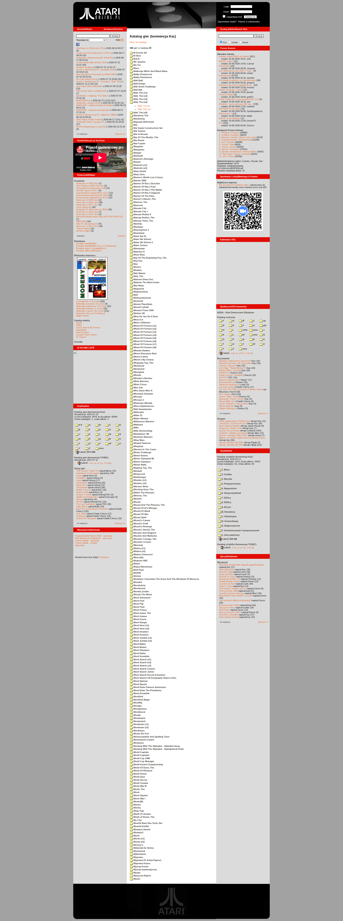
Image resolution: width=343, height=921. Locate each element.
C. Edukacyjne (229, 516)
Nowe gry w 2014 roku (87, 226)
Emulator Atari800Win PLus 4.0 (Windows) (96, 246)
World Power (140, 774)
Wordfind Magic (141, 699)
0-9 (80, 425)
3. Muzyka (226, 479)
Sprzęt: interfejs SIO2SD (231, 445)
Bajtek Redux (82, 315)
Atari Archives (82, 332)
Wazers (137, 267)
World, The (139, 789)
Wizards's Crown (142, 542)
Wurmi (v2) (139, 842)
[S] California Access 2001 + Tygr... (236, 71)
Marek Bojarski (226, 406)
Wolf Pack (138, 570)
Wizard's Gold (140, 523)
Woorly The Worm (142, 594)
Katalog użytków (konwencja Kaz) (235, 457)
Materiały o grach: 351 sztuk (90, 311)
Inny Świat (81, 513)
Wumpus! (138, 832)
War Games (139, 131)
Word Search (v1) (142, 659)
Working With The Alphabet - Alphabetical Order (158, 749)
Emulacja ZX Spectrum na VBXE (91, 209)
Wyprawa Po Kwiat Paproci (147, 860)
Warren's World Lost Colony (148, 177)
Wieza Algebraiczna (143, 406)
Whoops (137, 397)
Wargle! (137, 153)
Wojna (136, 563)
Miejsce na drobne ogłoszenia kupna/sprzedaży (242, 438)
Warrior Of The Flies (143, 196)
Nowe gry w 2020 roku (87, 200)
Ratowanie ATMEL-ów (229, 579)
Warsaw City (139, 208)
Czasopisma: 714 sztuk (87, 301)
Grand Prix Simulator (86, 518)
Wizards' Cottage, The (144, 539)
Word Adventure (141, 597)
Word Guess (139, 619)
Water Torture (140, 245)
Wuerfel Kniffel (141, 826)
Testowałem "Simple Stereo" (232, 588)
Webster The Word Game (146, 282)
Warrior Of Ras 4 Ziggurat (146, 193)
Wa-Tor (137, 65)
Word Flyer (139, 607)
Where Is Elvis (140, 356)
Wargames (138, 149)
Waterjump (139, 248)
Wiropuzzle (139, 474)
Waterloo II (139, 251)
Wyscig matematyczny (145, 869)
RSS (118, 40)
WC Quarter (139, 62)
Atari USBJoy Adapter (229, 426)
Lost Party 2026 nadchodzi (89, 86)
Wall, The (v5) (140, 112)
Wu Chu (137, 820)
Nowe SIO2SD (226, 574)
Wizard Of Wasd (141, 511)
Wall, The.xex (144, 109)
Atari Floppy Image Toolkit (89, 119)
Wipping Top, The (142, 468)
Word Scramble (141, 656)
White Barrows (141, 381)
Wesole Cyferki (141, 307)
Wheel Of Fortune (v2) (144, 329)
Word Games (140, 616)
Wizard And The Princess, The (149, 505)
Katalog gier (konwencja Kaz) (89, 412)
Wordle (137, 715)
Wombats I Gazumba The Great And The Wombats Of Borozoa (166, 579)
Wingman (138, 446)
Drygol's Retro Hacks (86, 334)
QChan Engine (83, 231)
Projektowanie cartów (229, 581)
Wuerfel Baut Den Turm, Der (147, 823)
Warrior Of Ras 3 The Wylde (147, 190)
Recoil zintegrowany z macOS (90, 126)
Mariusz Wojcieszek (229, 380)
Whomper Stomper (143, 394)
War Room (138, 140)
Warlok (137, 162)
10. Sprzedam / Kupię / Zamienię (234, 154)
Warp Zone (139, 174)
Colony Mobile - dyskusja (87, 540)
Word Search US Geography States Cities (154, 678)
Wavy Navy (139, 254)
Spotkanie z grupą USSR (88, 103)
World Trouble (140, 783)
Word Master (139, 647)
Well (135, 295)
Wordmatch (139, 721)
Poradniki (79, 181)
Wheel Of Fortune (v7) (144, 344)
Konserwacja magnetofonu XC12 (92, 197)
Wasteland (138, 233)
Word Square (140, 684)
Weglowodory (140, 291)
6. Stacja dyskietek (231, 493)
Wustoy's (138, 845)
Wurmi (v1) (139, 838)
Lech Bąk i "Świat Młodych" (232, 368)
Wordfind (138, 696)
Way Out (137, 261)
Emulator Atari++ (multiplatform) (91, 248)
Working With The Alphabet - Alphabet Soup (156, 746)
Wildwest (138, 424)
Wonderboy (139, 585)
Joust (79, 480)
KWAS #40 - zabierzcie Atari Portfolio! (94, 105)
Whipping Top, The (143, 363)
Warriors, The (140, 202)
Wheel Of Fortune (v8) (144, 347)
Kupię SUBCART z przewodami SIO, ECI (239, 99)
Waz (135, 264)
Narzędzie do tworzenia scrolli (90, 188)
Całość (84, 463)
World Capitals (141, 752)
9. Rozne (226, 507)
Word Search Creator (144, 669)
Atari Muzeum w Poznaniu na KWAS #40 (95, 74)
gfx (265, 325)
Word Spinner (140, 681)
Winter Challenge (142, 452)
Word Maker (139, 644)
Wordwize (138, 743)
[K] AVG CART (226, 61)
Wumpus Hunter (141, 829)
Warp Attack (139, 171)
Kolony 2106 (82, 492)
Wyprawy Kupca (141, 863)
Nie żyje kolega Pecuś (87, 79)
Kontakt (78, 342)
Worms (137, 804)
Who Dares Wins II (142, 390)
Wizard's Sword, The (144, 529)
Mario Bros (81, 485)
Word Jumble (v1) (142, 638)
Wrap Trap (138, 811)
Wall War (137, 90)
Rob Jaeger (224, 394)
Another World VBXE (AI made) (234, 56)
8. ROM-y (226, 502)
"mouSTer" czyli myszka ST (232, 423)
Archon (79, 502)
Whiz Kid (138, 387)
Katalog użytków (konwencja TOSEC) (236, 544)
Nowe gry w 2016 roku (87, 212)
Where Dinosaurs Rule (145, 353)
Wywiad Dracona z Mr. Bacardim (235, 363)
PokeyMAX (224, 66)
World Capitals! (141, 755)
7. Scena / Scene (227, 147)
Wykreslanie (139, 854)
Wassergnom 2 (141, 230)
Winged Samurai (141, 443)
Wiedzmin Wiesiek (142, 403)
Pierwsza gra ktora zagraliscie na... (236, 85)
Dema (245, 42)
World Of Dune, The (143, 767)
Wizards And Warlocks (145, 536)
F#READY (224, 373)
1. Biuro (225, 469)
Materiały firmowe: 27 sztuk (89, 308)
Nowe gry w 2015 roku (87, 214)
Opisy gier (79, 468)
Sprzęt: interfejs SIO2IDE (231, 442)
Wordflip (137, 702)
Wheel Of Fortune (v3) (144, 332)
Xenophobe (81, 487)
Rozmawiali (223, 358)
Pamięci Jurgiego (84, 67)
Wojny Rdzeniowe (142, 567)
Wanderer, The (140, 115)
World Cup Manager (143, 761)
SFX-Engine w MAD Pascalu (90, 185)
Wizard (137, 502)
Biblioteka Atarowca (84, 255)
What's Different (141, 322)
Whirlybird (138, 372)
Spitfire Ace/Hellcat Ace (87, 497)
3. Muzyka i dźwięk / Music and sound (237, 137)
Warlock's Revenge (143, 159)
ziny (244, 349)
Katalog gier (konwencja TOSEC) (91, 457)
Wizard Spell (139, 517)
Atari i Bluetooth (226, 569)
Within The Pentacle (143, 492)
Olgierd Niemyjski (227, 408)
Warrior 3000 (139, 180)
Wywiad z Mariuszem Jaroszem (234, 361)
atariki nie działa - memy (230, 90)
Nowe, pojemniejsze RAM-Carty (234, 421)
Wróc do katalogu (138, 42)
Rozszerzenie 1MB (228, 591)
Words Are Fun (141, 733)
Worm (136, 792)
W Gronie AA (140, 53)
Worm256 (138, 801)
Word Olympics (141, 650)
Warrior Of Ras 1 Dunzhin (146, 183)
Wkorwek (138, 545)
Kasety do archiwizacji (230, 118)
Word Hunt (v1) (141, 625)
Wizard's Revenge (142, 526)
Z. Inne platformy (230, 535)
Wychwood (139, 851)
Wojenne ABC (140, 560)
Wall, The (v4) (140, 102)
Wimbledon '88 (141, 434)
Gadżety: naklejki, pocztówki (233, 433)
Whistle (137, 375)
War (135, 125)
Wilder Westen (140, 418)
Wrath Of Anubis (142, 814)
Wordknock (139, 712)
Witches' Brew (140, 486)
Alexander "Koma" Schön (231, 399)
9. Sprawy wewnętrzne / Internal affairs (238, 151)
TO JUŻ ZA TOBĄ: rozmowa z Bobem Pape (240, 389)
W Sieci (137, 55)
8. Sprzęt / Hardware (229, 149)
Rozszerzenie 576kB (229, 605)
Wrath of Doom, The (143, 817)
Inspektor (80, 516)
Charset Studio (226, 94)
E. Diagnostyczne (230, 526)
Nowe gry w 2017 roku (87, 204)
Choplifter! (81, 478)
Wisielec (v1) (139, 480)
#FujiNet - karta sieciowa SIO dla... (235, 104)
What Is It (138, 319)
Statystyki (80, 545)
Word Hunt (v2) (141, 628)
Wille (135, 427)
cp (264, 320)
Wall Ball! (138, 80)
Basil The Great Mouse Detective (92, 509)
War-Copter (139, 143)
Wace (136, 68)
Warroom (138, 205)
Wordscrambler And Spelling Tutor (151, 737)
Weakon (137, 270)
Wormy (137, 807)
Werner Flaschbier (142, 304)
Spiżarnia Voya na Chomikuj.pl (90, 313)
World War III (139, 786)
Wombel (137, 582)
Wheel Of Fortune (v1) (144, 326)
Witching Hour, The (143, 489)
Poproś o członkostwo (249, 21)
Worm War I (139, 798)
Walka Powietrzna (142, 77)
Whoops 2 (138, 400)
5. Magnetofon (229, 488)
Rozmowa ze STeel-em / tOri (90, 48)
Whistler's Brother (142, 378)
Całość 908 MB (229, 539)
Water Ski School (142, 239)
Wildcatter (138, 412)
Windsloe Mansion (143, 437)
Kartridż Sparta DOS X (87, 190)
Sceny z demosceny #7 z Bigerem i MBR (96, 115)
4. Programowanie (231, 483)
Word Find (138, 601)
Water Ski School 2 (143, 242)
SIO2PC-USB (225, 572)
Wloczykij (138, 557)
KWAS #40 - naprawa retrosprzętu (92, 110)
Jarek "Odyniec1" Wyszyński (233, 403)
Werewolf (138, 301)
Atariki (79, 323)
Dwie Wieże (82, 506)
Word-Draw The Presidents (147, 690)
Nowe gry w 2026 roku (87, 183)
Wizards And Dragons (144, 533)
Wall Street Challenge (144, 86)
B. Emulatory (228, 512)
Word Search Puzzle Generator (149, 675)
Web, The (138, 276)
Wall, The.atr (144, 106)
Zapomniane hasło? (227, 21)
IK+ (220, 123)
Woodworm (139, 588)
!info (245, 330)
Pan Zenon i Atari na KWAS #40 (91, 91)
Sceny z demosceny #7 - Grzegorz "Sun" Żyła (98, 81)
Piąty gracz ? (225, 113)
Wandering (139, 119)
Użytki (234, 42)
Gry (225, 42)
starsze (121, 236)
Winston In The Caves (144, 449)
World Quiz (139, 777)
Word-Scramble (141, 693)
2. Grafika (226, 474)
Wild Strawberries (142, 409)
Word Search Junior (143, 672)
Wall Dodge (139, 83)
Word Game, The (142, 613)
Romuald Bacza (226, 382)
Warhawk (138, 156)
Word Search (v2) (142, 662)
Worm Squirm (140, 795)
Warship (137, 224)
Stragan (221, 419)
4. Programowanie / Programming (235, 140)
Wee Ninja (138, 285)
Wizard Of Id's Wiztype (145, 508)
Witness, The (140, 495)
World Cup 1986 (141, 758)
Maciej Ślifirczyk (227, 401)
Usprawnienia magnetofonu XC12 (92, 193)
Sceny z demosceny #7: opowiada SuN (95, 69)
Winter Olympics (142, 461)
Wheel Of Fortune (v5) (144, 338)
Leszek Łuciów (226, 387)
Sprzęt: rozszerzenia (229, 430)
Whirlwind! (139, 369)
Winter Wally (139, 464)
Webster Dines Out (143, 279)
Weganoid (138, 289)
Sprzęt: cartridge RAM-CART (233, 435)
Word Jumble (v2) (142, 641)
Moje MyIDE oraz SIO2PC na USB (235, 595)
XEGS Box (224, 610)
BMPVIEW (81, 221)
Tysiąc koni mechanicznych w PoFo (93, 53)
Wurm (136, 835)
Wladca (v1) (139, 548)
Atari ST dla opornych (86, 224)
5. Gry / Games (226, 142)
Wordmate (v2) (141, 727)
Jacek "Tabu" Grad (228, 396)
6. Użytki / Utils (226, 144)
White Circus (140, 384)
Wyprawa (138, 857)
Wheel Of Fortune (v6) (144, 341)
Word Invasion (140, 634)
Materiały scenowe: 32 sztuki (90, 304)
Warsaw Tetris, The (143, 221)
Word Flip (138, 604)
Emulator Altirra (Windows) (88, 250)
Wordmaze (139, 730)
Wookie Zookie (141, 591)
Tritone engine (83, 228)
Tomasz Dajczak (227, 365)
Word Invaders (140, 632)
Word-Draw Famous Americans (149, 687)
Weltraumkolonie (142, 298)
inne (101, 448)
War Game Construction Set (148, 128)
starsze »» (120, 134)
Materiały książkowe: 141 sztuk (91, 306)
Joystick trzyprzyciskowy (231, 593)
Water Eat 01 (139, 236)
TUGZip (107, 463)
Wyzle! (136, 879)
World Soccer (140, 780)
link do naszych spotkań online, (234, 185)
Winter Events (140, 455)
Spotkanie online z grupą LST (90, 122)
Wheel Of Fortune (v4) (144, 335)
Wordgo (137, 706)
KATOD (222, 377)
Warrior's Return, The (144, 199)
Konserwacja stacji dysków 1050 (92, 195)
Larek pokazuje (83, 207)
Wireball (137, 471)
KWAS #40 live (83, 100)
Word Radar (139, 653)
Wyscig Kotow (140, 866)
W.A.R (136, 59)
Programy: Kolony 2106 (230, 428)
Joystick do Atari (227, 584)
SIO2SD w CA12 (227, 576)
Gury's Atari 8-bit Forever (88, 327)
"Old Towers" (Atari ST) (87, 471)
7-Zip (100, 463)
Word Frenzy (140, 610)
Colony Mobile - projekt (86, 543)
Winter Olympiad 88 (143, 458)
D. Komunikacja (229, 521)
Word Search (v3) (142, 665)
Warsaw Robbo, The (143, 217)
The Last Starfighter (85, 504)
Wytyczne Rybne (142, 875)
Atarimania (81, 330)
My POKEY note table (229, 109)
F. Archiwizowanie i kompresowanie (240, 530)
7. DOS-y (226, 498)
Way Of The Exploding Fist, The (150, 258)
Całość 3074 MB (87, 452)
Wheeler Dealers (141, 350)
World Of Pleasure (142, 770)
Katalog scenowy (226, 317)
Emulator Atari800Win (86, 243)
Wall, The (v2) (140, 96)
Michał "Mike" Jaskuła (229, 370)
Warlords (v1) (140, 165)
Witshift (137, 499)
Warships (138, 227)
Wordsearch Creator (143, 740)
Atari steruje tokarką (229, 617)
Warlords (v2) (140, 168)
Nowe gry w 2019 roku (87, 202)
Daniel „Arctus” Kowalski (231, 375)
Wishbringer (139, 477)
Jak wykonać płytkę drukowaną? (235, 600)
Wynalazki (222, 562)
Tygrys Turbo (225, 586)
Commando (81, 483)
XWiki (78, 325)
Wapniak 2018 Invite (143, 122)
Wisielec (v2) (139, 483)
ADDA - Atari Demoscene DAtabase (235, 312)
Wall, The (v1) (140, 93)
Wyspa (79, 499)
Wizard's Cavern (141, 520)
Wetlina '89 (139, 313)
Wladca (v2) (139, 551)
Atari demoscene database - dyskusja (93, 538)
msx (254, 334)
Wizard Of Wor (140, 514)
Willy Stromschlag (142, 431)
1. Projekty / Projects (229, 132)
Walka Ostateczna (142, 74)
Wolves (137, 576)
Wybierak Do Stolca (143, 848)
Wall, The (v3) (140, 99)
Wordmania (139, 718)
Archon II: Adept (84, 494)
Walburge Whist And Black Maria (150, 71)
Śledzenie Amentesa (229, 384)
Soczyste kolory (227, 607)
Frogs (79, 475)
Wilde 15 (137, 415)
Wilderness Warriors (143, 421)
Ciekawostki (225, 75)
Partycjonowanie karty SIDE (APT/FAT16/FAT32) (99, 216)
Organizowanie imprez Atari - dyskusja (93, 536)
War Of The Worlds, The (145, 137)
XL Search (81, 337)
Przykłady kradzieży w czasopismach (237, 80)
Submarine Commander (87, 473)
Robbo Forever (83, 490)
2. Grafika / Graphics (229, 135)
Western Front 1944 (143, 310)
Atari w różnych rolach (230, 612)
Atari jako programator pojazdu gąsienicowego (241, 565)
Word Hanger (140, 622)
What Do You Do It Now (145, 316)
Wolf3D (137, 573)
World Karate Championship (148, 764)
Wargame (138, 146)
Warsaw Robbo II (142, 214)
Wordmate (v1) (141, 724)
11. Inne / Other (226, 156)
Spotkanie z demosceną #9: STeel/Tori (94, 57)
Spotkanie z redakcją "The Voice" (92, 96)
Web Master (139, 273)
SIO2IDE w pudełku (228, 614)
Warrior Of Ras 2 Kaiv (144, 186)
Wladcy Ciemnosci (143, 554)
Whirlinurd (138, 366)
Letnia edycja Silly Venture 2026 (91, 62)
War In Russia (140, 134)
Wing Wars (139, 440)
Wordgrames (140, 709)
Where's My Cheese (143, 359)
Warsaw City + (140, 211)
